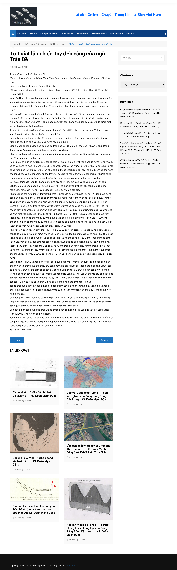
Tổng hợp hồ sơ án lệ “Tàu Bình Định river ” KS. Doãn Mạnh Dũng (140, 135)
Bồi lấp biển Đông (48, 33)
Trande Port (83, 33)
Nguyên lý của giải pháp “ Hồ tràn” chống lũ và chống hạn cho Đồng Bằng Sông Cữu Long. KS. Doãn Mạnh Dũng (88, 529)
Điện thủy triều (99, 33)
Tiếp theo (103, 340)
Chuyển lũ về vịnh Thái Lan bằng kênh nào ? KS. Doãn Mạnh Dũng (33, 461)
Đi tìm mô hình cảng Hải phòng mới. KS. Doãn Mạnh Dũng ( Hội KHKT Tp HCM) (141, 125)
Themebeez (72, 565)
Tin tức (33, 33)
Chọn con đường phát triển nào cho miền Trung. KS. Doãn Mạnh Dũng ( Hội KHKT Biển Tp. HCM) (141, 113)
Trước (18, 340)
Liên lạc (130, 33)
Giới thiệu (21, 33)
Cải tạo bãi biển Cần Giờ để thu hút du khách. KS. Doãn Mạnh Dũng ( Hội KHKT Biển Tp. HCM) (140, 164)
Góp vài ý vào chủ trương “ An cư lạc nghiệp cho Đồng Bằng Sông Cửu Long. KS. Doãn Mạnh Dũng (87, 396)
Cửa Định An (67, 33)
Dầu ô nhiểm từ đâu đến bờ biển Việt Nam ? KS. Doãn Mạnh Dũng (35, 394)
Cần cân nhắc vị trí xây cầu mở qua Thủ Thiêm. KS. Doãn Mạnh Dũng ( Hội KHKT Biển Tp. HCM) (88, 449)
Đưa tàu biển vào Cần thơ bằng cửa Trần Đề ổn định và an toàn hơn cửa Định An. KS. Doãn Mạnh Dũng (34, 509)
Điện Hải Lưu (116, 33)
